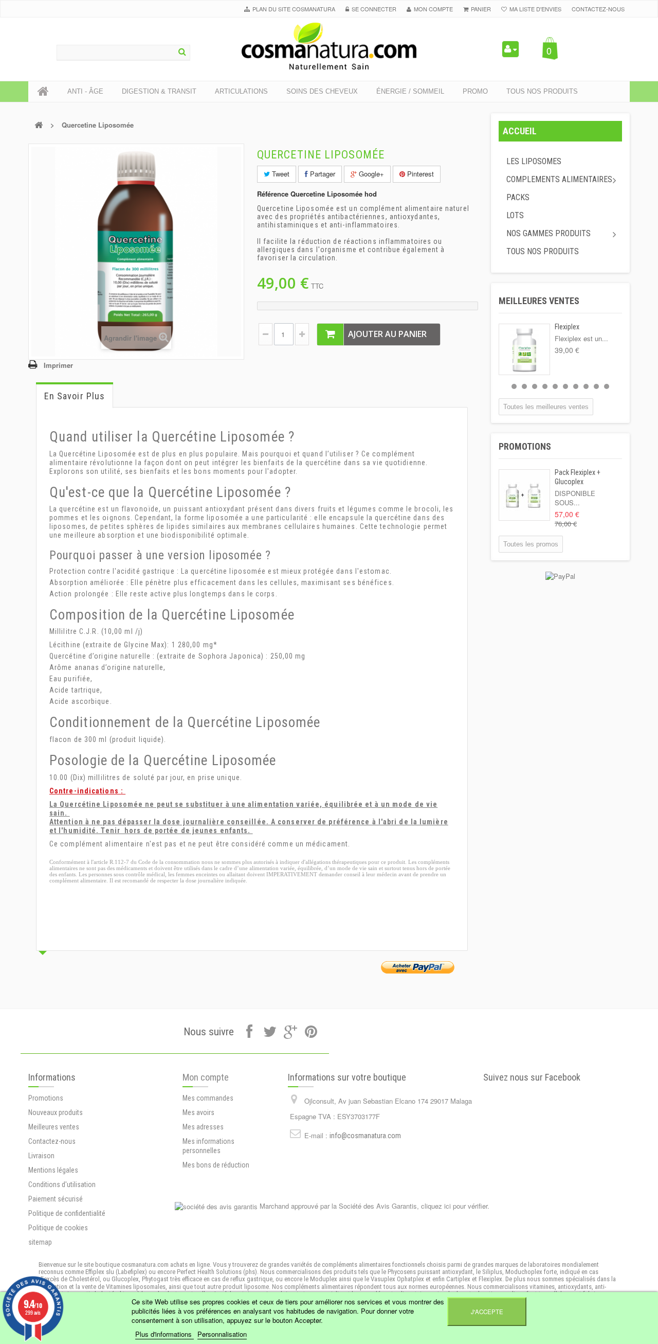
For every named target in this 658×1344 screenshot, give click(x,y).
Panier (481, 9)
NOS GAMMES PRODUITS (548, 233)
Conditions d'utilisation (62, 1184)
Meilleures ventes (539, 300)
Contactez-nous (598, 9)
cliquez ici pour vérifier (454, 1206)
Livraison (41, 1156)
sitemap (40, 1242)
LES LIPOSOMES (533, 161)
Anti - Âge (85, 91)
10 (606, 386)
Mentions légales (53, 1170)
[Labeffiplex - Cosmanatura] (329, 46)
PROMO (475, 91)
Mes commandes (207, 1098)
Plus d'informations (164, 1334)
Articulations (241, 91)
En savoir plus (74, 396)
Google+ (370, 174)
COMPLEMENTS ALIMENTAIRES (559, 179)
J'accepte (487, 1311)
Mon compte (205, 1077)
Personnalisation (222, 1334)
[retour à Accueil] (38, 124)
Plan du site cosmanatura (293, 9)
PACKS (517, 197)
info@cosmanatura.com (365, 1135)
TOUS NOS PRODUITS (542, 251)
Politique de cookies (58, 1228)
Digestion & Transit (159, 91)
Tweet (279, 174)
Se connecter (374, 9)
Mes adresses (203, 1127)
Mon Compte (433, 9)
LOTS (515, 215)
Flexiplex (567, 327)
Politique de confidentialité (66, 1213)
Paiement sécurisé (55, 1199)
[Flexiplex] (524, 349)
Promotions (525, 446)
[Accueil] (43, 91)
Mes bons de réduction (215, 1165)
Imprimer (58, 365)
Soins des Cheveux (322, 91)
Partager (321, 174)
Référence (272, 194)
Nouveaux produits (55, 1112)
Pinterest (419, 174)
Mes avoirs (198, 1112)
